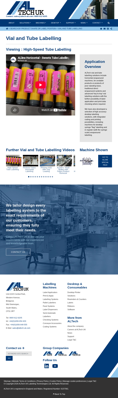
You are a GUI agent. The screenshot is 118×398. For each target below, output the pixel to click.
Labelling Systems (50, 299)
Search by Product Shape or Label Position (33, 29)
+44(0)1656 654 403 (17, 321)
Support (70, 23)
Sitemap (7, 381)
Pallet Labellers (49, 303)
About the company (75, 326)
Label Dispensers (50, 309)
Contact (96, 23)
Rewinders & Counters (76, 299)
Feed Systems (49, 306)
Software (71, 309)
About (11, 23)
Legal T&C (71, 340)
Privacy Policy (43, 381)
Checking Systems (50, 320)
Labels (70, 303)
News (83, 23)
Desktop (55, 23)
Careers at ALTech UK (76, 330)
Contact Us (18, 252)
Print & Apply (48, 296)
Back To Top (60, 394)
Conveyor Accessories (52, 323)
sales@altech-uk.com (23, 16)
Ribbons (71, 306)
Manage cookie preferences (74, 381)
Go (9, 358)
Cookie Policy (55, 381)
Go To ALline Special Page (105, 161)
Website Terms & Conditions (23, 381)
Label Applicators (50, 292)
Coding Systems (50, 327)
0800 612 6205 (40, 16)
